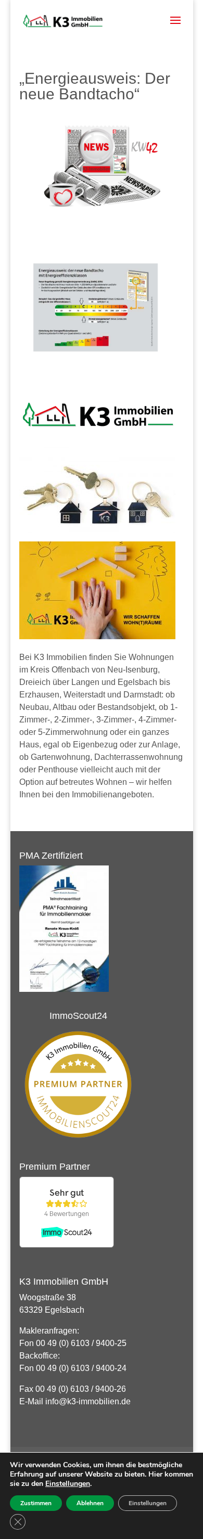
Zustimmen (36, 1503)
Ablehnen (90, 1503)
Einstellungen (67, 1484)
